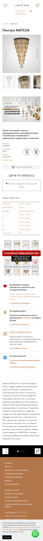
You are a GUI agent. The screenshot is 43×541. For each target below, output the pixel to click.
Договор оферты (11, 497)
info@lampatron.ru (21, 14)
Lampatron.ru (11, 512)
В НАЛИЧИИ (26, 318)
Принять (7, 537)
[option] (21, 54)
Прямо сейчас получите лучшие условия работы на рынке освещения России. (25, 296)
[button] (6, 54)
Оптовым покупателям (13, 477)
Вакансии (8, 480)
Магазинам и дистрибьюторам (16, 470)
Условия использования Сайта (16, 500)
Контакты (8, 463)
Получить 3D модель (23, 167)
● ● (23, 367)
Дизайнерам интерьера (14, 473)
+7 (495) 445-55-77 (20, 11)
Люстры (5, 24)
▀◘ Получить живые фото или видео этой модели (21, 185)
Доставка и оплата (12, 490)
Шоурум (8, 466)
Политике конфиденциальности (20, 527)
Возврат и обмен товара (14, 493)
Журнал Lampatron (12, 484)
